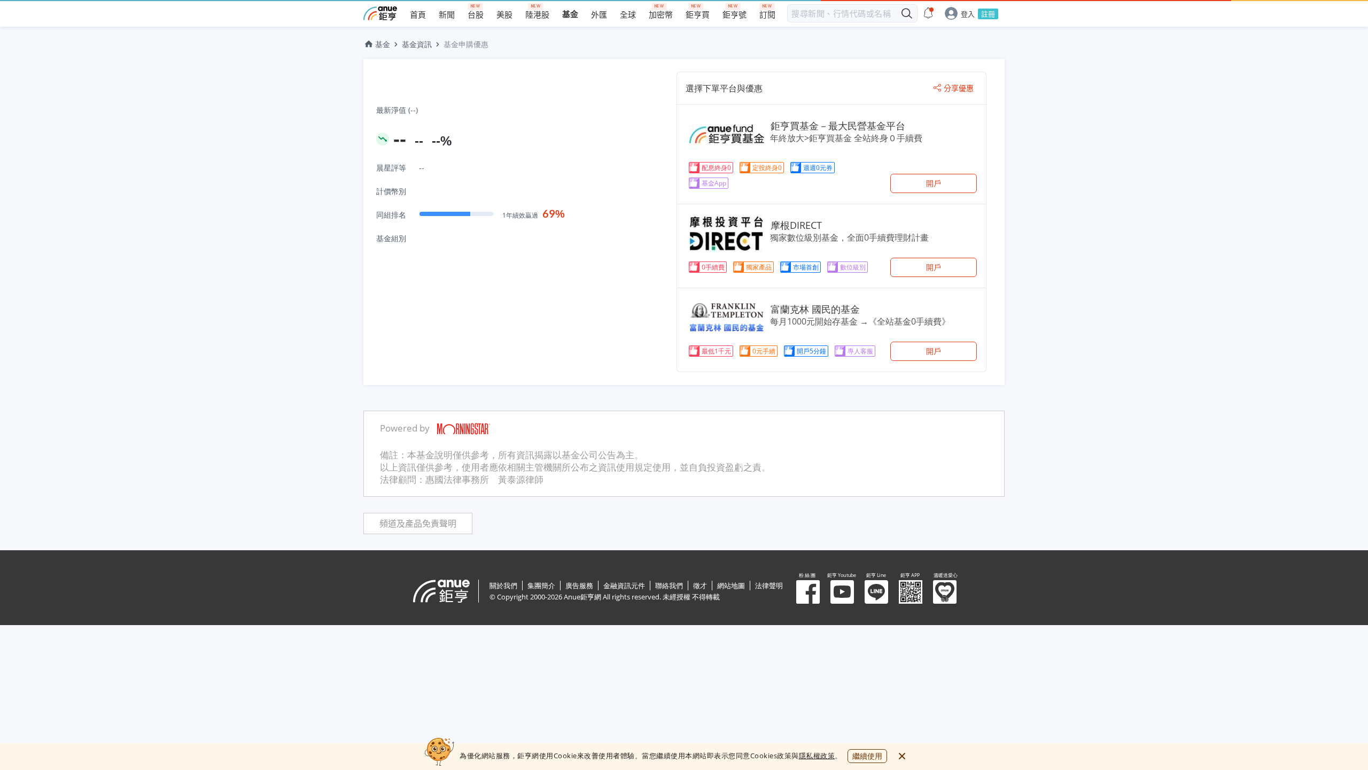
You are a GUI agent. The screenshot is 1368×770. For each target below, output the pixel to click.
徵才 (700, 585)
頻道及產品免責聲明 (417, 523)
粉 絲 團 (808, 592)
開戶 (933, 183)
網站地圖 (731, 585)
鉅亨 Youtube (842, 592)
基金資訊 (417, 44)
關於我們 (503, 585)
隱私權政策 (817, 755)
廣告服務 (579, 585)
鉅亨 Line (876, 592)
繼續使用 (867, 756)
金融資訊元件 (624, 585)
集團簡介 (541, 585)
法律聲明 (769, 585)
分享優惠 (959, 88)
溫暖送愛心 (945, 592)
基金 (382, 44)
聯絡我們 (669, 585)
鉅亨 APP (910, 592)
